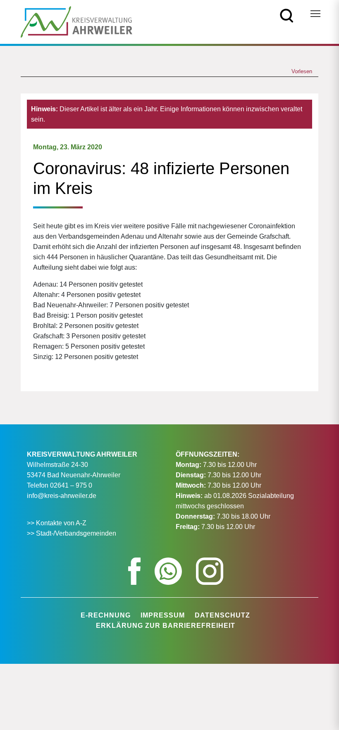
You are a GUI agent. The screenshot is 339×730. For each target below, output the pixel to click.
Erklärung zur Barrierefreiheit (165, 625)
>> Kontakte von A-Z (57, 523)
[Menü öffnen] (315, 13)
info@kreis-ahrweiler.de (61, 495)
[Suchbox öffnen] (286, 15)
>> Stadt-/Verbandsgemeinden (71, 533)
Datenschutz (222, 615)
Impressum (163, 615)
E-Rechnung (106, 615)
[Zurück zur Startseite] (76, 21)
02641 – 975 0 (71, 485)
